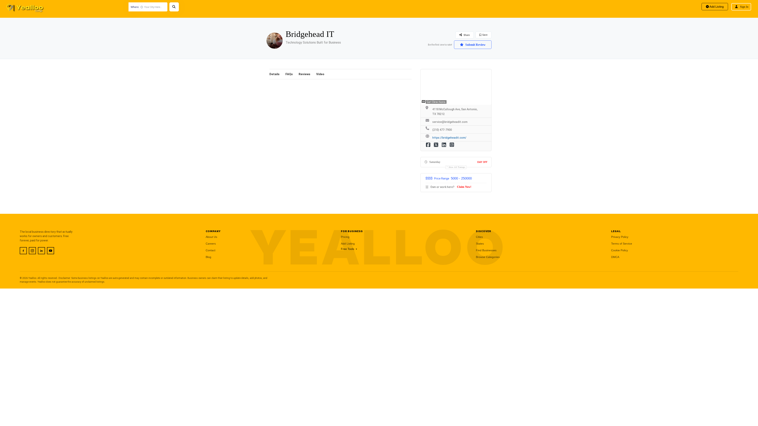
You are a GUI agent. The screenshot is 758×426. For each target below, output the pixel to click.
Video (320, 74)
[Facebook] (23, 250)
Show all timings (457, 167)
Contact (210, 250)
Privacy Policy (619, 236)
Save (484, 35)
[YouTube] (50, 250)
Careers (211, 243)
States (480, 243)
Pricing (345, 236)
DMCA (615, 257)
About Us (211, 236)
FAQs (289, 74)
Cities (479, 236)
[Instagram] (32, 250)
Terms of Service (621, 243)
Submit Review (475, 44)
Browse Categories (488, 257)
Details (274, 74)
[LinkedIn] (41, 250)
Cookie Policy (619, 250)
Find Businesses (486, 250)
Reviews (304, 74)
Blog (208, 257)
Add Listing (716, 6)
